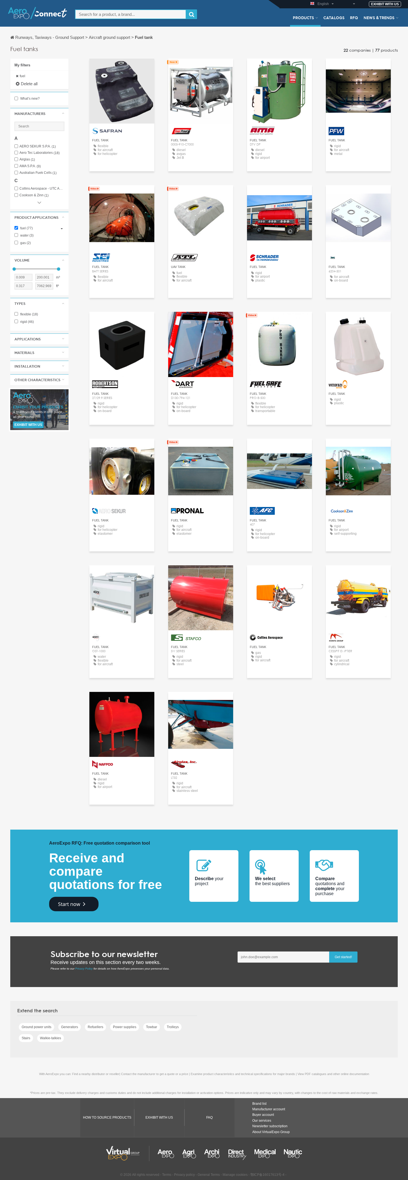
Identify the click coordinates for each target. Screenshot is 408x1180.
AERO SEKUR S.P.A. (37, 146)
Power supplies (124, 1027)
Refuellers (95, 1027)
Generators (69, 1027)
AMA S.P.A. (30, 166)
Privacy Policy (84, 968)
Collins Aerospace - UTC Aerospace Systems (41, 189)
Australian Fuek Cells (38, 173)
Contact (121, 67)
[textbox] (130, 14)
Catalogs (333, 17)
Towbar (151, 1027)
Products (303, 17)
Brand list (259, 1104)
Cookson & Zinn (34, 195)
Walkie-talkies (50, 1038)
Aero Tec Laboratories (39, 153)
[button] (39, 113)
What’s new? (29, 99)
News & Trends (379, 17)
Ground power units (36, 1027)
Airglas (27, 159)
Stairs (26, 1038)
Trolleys (173, 1027)
